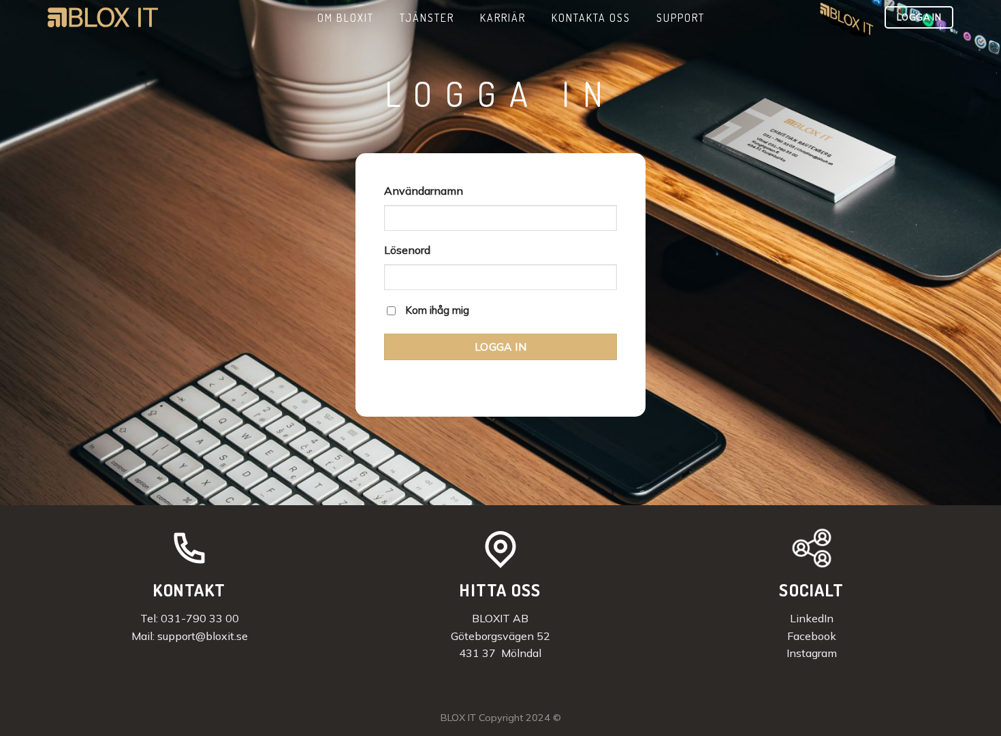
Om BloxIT (345, 18)
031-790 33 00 (200, 618)
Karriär (503, 18)
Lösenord (407, 250)
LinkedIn (811, 618)
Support (680, 18)
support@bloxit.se (202, 636)
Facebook (811, 636)
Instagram (811, 653)
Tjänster (427, 18)
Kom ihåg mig (437, 310)
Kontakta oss (591, 18)
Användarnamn (423, 190)
